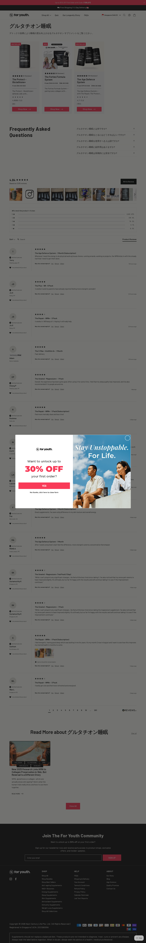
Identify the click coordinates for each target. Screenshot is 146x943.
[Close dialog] (127, 438)
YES (44, 485)
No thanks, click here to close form (44, 492)
